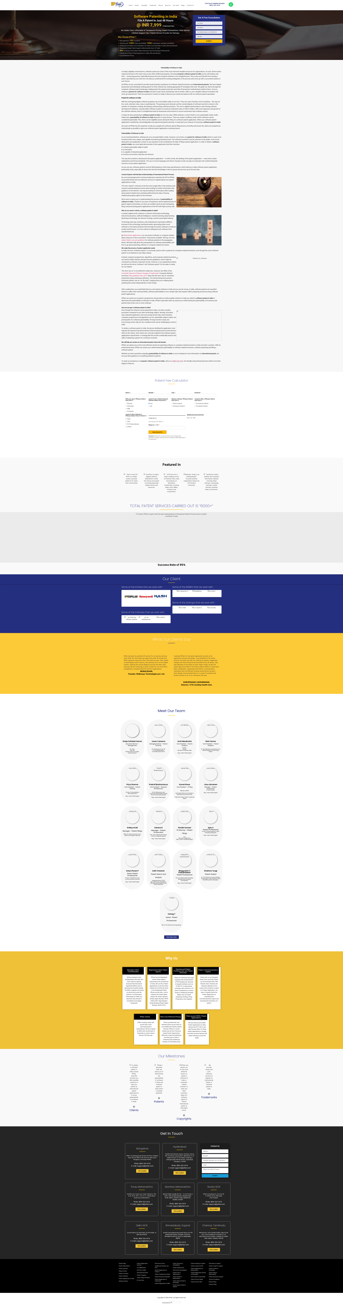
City (173, 392)
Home (131, 5)
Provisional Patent (202, 403)
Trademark (152, 5)
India (128, 419)
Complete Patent (202, 406)
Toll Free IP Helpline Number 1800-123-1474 (215, 4)
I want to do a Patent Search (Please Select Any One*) (158, 399)
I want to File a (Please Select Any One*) (205, 399)
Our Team (176, 5)
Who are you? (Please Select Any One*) (135, 399)
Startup (129, 403)
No (151, 406)
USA (128, 421)
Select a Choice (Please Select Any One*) (182, 399)
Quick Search (177, 403)
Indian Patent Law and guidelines (133, 240)
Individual (130, 406)
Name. (128, 392)
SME (128, 408)
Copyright (144, 5)
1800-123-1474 (177, 361)
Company (130, 411)
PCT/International (133, 424)
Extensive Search (179, 406)
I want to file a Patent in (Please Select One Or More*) (135, 415)
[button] (123, 597)
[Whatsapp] (231, 4)
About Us (168, 5)
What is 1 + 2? (154, 425)
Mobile (151, 392)
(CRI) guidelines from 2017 (137, 276)
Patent (137, 5)
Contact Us (190, 5)
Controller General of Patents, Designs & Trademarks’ (140, 273)
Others (129, 427)
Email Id (198, 392)
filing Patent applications (132, 235)
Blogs (183, 5)
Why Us (160, 5)
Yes (151, 403)
